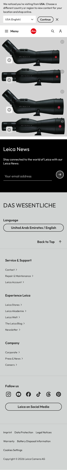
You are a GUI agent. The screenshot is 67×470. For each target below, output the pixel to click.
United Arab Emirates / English (33, 228)
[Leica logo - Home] (33, 31)
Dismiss (57, 19)
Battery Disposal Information (34, 441)
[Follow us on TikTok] (38, 394)
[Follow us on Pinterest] (58, 394)
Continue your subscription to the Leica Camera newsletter (60, 175)
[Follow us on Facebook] (28, 394)
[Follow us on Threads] (48, 394)
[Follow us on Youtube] (18, 394)
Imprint (7, 432)
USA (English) (13, 19)
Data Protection (23, 432)
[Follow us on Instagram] (8, 394)
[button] (60, 241)
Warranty (8, 441)
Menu (14, 31)
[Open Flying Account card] (60, 31)
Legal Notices (44, 432)
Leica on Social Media (33, 407)
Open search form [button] (52, 31)
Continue (45, 19)
